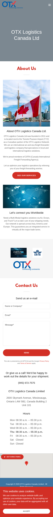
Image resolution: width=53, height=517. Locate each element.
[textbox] (26, 306)
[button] (49, 4)
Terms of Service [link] (25, 363)
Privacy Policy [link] (44, 361)
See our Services (26, 175)
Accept (26, 511)
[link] (12, 5)
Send (26, 353)
